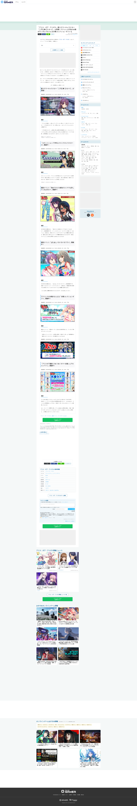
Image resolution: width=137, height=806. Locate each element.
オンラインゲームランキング (88, 43)
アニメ (94, 151)
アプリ (47, 477)
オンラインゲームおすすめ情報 (47, 721)
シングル (90, 168)
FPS (88, 113)
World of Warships (86, 59)
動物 (89, 158)
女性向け (83, 153)
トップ (37, 22)
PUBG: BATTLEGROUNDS (88, 67)
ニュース (23, 2)
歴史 (87, 157)
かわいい (87, 151)
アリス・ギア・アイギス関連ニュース (49, 550)
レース (92, 123)
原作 (86, 153)
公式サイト (47, 490)
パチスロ (83, 131)
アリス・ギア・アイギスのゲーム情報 (57, 495)
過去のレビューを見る (69, 521)
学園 (95, 157)
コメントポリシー (65, 502)
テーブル (83, 127)
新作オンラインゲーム (91, 89)
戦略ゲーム (73, 724)
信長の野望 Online (86, 52)
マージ (83, 171)
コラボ (38, 570)
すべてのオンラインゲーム (88, 79)
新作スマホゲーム (90, 96)
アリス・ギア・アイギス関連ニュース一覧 (57, 594)
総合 (84, 45)
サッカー (83, 123)
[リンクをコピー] (52, 34)
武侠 (85, 161)
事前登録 (92, 146)
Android (49, 486)
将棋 (87, 130)
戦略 (82, 117)
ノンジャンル (84, 134)
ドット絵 (97, 151)
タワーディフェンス (90, 117)
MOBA (83, 119)
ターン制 (83, 168)
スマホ (97, 45)
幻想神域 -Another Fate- (87, 55)
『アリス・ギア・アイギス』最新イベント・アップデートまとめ (53, 415)
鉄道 (94, 159)
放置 (93, 168)
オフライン (83, 172)
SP (47, 483)
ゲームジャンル (84, 104)
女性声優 (89, 154)
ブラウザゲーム (86, 100)
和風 (87, 159)
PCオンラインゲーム (86, 87)
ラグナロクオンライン (87, 50)
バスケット (83, 124)
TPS (90, 113)
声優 (82, 154)
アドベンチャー (84, 137)
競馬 (87, 124)
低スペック (91, 165)
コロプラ (47, 488)
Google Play (56, 490)
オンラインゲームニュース (43, 22)
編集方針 (70, 794)
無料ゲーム (40, 724)
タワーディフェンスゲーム (42, 726)
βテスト (88, 146)
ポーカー (86, 129)
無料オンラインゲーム (87, 85)
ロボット (93, 155)
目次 (42, 45)
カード (83, 129)
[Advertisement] (68, 12)
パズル (96, 129)
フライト (93, 113)
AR (88, 171)
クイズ (93, 137)
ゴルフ (89, 123)
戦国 (89, 157)
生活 (82, 161)
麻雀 (82, 130)
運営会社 (82, 794)
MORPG (87, 109)
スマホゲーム (85, 94)
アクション (84, 112)
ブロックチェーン (95, 153)
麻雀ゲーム (56, 726)
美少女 (47, 475)
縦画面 (86, 169)
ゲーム (17, 2)
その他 (96, 137)
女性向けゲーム (61, 726)
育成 (95, 117)
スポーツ (83, 122)
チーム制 (95, 167)
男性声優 (85, 154)
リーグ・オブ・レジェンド (88, 64)
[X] (88, 215)
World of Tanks (86, 62)
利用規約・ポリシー (65, 794)
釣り (89, 124)
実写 (98, 154)
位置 (96, 168)
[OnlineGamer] (68, 792)
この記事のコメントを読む (57, 50)
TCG (89, 129)
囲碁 (85, 130)
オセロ (90, 130)
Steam (84, 91)
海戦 (87, 161)
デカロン (84, 57)
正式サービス (48, 479)
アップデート (46, 433)
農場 (97, 159)
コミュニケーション (88, 136)
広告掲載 (78, 794)
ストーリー (94, 154)
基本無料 (47, 481)
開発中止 (83, 147)
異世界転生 (91, 159)
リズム (83, 136)
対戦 (89, 167)
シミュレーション (85, 116)
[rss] (92, 215)
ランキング (84, 89)
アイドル (86, 158)
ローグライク (93, 169)
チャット (89, 137)
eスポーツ (83, 151)
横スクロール (96, 165)
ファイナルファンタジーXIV (88, 47)
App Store (52, 490)
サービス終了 (88, 147)
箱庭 (98, 117)
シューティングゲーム (56, 473)
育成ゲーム (84, 724)
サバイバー (88, 172)
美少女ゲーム (89, 724)
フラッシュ (97, 172)
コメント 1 (75, 34)
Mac (86, 91)
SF (90, 155)
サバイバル (83, 159)
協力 (92, 167)
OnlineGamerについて (57, 794)
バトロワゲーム (67, 724)
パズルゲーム (50, 726)
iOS (46, 486)
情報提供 (74, 794)
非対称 (87, 168)
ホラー (83, 158)
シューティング (84, 113)
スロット (87, 131)
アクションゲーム (49, 473)
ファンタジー (87, 155)
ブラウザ (86, 165)
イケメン (92, 158)
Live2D (83, 173)
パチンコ (94, 130)
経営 (85, 117)
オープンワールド (84, 167)
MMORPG (83, 109)
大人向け (89, 153)
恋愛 (91, 151)
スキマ (83, 169)
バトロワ (92, 172)
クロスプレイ (92, 171)
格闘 (97, 113)
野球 (86, 123)
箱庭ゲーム (78, 724)
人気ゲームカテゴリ (86, 76)
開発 (95, 146)
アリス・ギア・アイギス (64, 39)
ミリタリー (83, 157)
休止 (98, 146)
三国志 (92, 157)
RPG (82, 107)
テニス (96, 123)
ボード (92, 129)
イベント (41, 433)
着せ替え (94, 136)
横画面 (89, 169)
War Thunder (85, 69)
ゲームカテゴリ (84, 142)
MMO (86, 171)
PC (90, 45)
